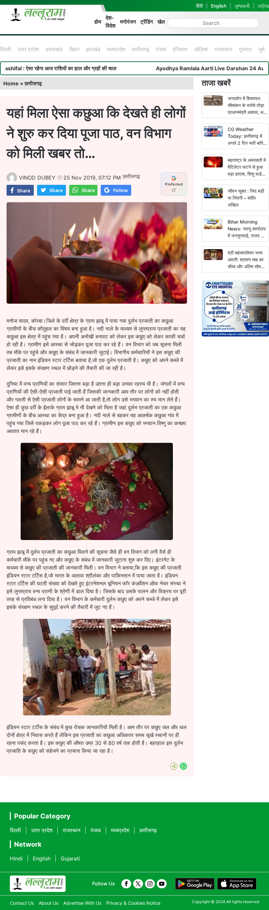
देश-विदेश (110, 21)
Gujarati (70, 858)
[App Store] (237, 884)
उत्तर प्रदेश (28, 49)
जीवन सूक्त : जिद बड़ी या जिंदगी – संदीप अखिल (246, 197)
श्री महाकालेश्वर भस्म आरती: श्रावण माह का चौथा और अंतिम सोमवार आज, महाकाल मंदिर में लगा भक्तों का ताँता (247, 266)
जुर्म (261, 49)
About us (48, 903)
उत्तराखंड (54, 49)
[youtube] (161, 883)
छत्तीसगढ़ (140, 49)
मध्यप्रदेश (116, 49)
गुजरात (245, 49)
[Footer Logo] (38, 884)
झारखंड (93, 49)
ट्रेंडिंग (146, 21)
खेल (161, 21)
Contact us (22, 903)
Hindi (16, 858)
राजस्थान (223, 49)
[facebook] (126, 883)
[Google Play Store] (195, 884)
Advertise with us (82, 903)
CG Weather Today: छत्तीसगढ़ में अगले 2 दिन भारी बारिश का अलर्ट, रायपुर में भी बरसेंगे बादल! (247, 143)
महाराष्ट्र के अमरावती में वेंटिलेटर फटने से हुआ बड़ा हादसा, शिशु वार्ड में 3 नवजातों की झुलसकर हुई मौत (247, 173)
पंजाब (161, 49)
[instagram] (150, 883)
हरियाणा (180, 49)
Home (11, 83)
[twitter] (138, 883)
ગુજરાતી (242, 6)
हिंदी (199, 6)
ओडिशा (201, 49)
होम (97, 21)
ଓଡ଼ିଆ (263, 6)
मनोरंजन (128, 21)
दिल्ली (5, 49)
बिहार (74, 49)
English (218, 6)
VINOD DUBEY (37, 177)
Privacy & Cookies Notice (133, 903)
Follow (120, 190)
